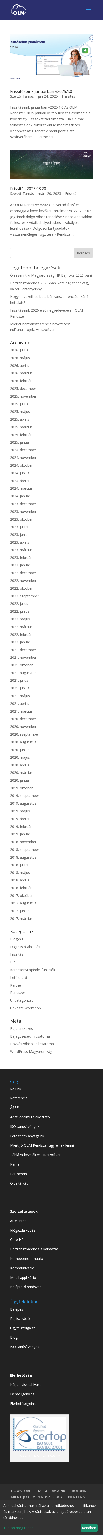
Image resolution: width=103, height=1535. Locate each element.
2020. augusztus (23, 742)
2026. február (21, 380)
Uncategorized (22, 1000)
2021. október (21, 665)
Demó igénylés (22, 1394)
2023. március (21, 550)
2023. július (19, 526)
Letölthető (18, 977)
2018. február (21, 887)
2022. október (21, 588)
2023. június (20, 534)
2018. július (19, 864)
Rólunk (15, 1089)
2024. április (19, 480)
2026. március (21, 373)
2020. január (20, 780)
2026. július (19, 350)
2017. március (21, 918)
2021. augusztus (23, 672)
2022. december (23, 572)
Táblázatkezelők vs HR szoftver (35, 1154)
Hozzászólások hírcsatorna (32, 1043)
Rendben (89, 1527)
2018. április (19, 880)
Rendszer (17, 992)
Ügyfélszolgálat (22, 1328)
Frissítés (68, 96)
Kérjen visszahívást (25, 1384)
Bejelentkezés (21, 1028)
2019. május (20, 811)
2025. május (20, 411)
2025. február (21, 434)
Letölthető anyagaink (27, 1136)
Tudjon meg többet (19, 1527)
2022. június (20, 611)
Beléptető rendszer (25, 1286)
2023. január (20, 565)
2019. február (21, 826)
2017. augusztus (23, 903)
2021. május (20, 695)
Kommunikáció (22, 1268)
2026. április (19, 365)
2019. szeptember (24, 795)
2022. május (20, 619)
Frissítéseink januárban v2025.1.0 (41, 91)
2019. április (19, 818)
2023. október (21, 519)
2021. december (23, 649)
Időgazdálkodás (23, 1230)
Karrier (15, 1164)
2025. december (23, 388)
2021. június (20, 688)
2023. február (21, 557)
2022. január (20, 642)
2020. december (23, 718)
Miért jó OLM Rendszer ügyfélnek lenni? (42, 1145)
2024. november (23, 457)
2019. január (20, 834)
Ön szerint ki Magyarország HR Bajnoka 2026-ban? (51, 275)
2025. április (19, 419)
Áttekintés (18, 1220)
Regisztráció (20, 1318)
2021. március (21, 711)
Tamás (28, 96)
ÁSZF (14, 1107)
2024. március (21, 488)
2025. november (23, 396)
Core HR (17, 1239)
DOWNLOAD (21, 1490)
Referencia (19, 1098)
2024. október (21, 465)
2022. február (21, 634)
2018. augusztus (23, 857)
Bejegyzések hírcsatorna (30, 1036)
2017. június (20, 910)
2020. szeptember (24, 734)
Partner (16, 985)
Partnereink (19, 1173)
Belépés (16, 1309)
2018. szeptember (24, 849)
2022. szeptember (24, 596)
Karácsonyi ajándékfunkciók (32, 969)
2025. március (21, 427)
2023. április (19, 542)
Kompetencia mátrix (26, 1258)
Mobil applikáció (23, 1277)
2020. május (20, 757)
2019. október (21, 788)
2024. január (20, 496)
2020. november (23, 726)
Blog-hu (16, 939)
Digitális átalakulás (25, 946)
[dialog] (51, 1517)
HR (12, 962)
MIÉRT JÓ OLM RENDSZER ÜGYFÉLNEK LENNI (48, 1496)
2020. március (21, 772)
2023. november (23, 511)
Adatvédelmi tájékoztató (30, 1117)
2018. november (23, 841)
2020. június (20, 749)
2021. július (19, 680)
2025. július (19, 404)
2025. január (20, 442)
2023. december (23, 503)
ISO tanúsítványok (25, 1126)
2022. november (23, 580)
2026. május (20, 357)
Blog (14, 1337)
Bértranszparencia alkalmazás (34, 1249)
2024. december (23, 449)
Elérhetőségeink (23, 1403)
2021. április (19, 703)
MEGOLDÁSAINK (52, 1490)
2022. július (19, 603)
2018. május (20, 872)
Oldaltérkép (19, 1183)
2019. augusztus (23, 803)
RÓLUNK (79, 1490)
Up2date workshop (25, 1008)
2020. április (19, 765)
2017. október (21, 895)
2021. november (23, 657)
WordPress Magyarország (31, 1051)
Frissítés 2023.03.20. (28, 188)
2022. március (21, 626)
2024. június (20, 473)
